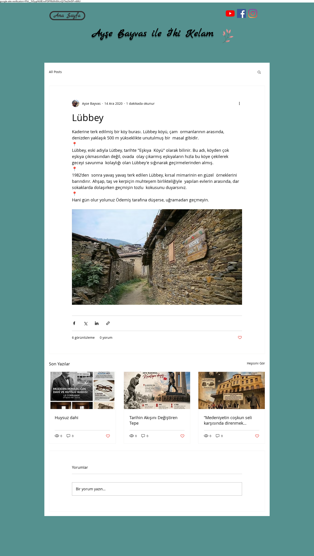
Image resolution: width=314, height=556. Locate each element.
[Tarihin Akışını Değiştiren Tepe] (157, 390)
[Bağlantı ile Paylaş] (108, 323)
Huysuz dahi (66, 417)
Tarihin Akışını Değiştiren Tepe (153, 420)
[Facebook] (241, 13)
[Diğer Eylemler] (239, 103)
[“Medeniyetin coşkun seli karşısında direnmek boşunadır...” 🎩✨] (231, 390)
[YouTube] (230, 13)
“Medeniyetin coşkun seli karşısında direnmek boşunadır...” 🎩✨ (228, 420)
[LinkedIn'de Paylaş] (96, 323)
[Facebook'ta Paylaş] (74, 323)
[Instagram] (252, 13)
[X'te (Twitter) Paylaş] (85, 323)
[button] (259, 72)
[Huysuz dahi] (82, 390)
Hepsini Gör (256, 363)
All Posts (55, 72)
